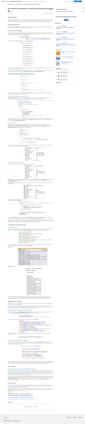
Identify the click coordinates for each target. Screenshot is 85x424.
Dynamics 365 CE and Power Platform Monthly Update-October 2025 (65, 34)
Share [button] (49, 13)
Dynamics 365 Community (15, 1)
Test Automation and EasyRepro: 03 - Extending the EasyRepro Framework (20, 397)
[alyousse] (8, 11)
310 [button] (14, 11)
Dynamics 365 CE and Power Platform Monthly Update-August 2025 (65, 39)
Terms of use (75, 417)
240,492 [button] (66, 75)
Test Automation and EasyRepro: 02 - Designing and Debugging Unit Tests (20, 395)
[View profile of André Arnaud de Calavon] (59, 72)
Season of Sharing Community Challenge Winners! (68, 52)
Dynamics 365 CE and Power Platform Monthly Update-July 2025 (65, 45)
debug (36, 26)
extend (40, 26)
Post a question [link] (77, 1)
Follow (66, 20)
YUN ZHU (61, 78)
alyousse (10, 11)
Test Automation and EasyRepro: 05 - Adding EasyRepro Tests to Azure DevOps (21, 398)
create (33, 26)
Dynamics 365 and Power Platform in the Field (24, 4)
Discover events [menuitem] (35, 1)
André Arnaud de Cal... (64, 71)
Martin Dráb (62, 75)
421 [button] (67, 31)
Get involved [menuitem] (24, 1)
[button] (66, 1)
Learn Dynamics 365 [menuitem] (43, 1)
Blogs (16, 4)
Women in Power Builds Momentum (67, 56)
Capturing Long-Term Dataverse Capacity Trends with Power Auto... (65, 28)
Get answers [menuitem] (30, 1)
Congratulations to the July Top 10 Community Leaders (67, 62)
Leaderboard (58, 82)
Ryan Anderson (64, 25)
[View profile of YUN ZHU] (59, 79)
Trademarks (80, 417)
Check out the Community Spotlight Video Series (64, 11)
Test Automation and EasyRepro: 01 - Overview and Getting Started (19, 393)
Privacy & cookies (69, 417)
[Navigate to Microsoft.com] (5, 1)
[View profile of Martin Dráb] (59, 76)
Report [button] (53, 13)
